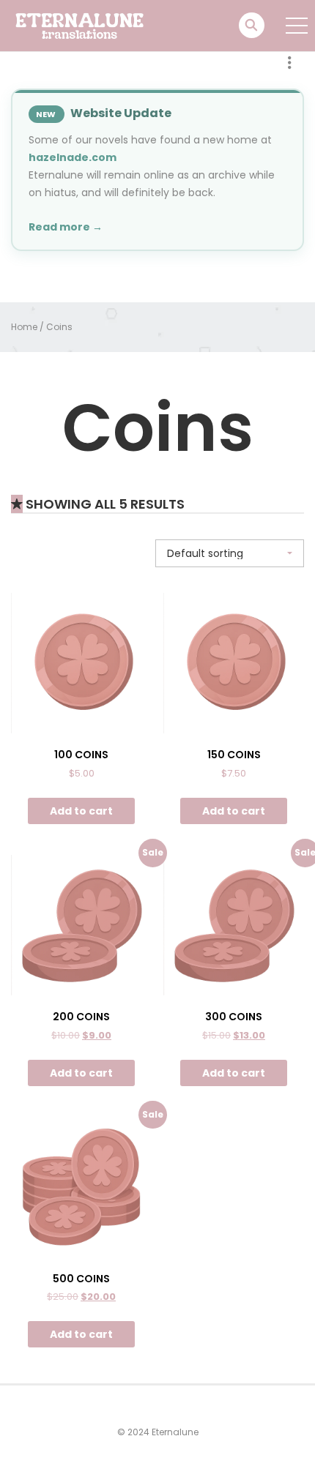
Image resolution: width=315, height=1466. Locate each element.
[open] (297, 26)
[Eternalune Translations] (89, 25)
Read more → (66, 227)
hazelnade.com (72, 157)
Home (24, 327)
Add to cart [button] (81, 811)
